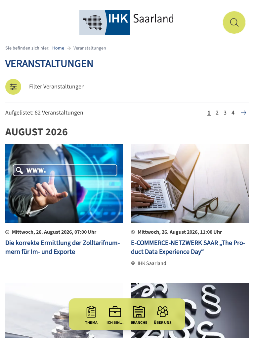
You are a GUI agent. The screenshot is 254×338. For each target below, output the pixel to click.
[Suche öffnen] (234, 22)
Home (58, 48)
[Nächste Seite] (243, 112)
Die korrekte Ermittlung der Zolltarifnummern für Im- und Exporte (62, 247)
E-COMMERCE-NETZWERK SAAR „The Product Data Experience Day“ (188, 247)
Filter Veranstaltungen (57, 87)
